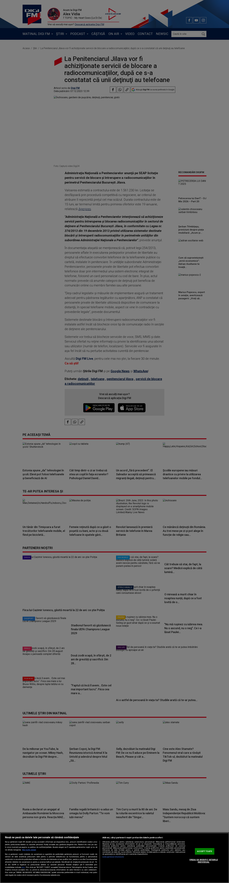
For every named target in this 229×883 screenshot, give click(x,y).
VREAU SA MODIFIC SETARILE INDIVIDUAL (203, 861)
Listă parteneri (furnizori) (113, 857)
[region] (114, 858)
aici (23, 867)
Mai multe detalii (29, 850)
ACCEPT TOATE (204, 851)
